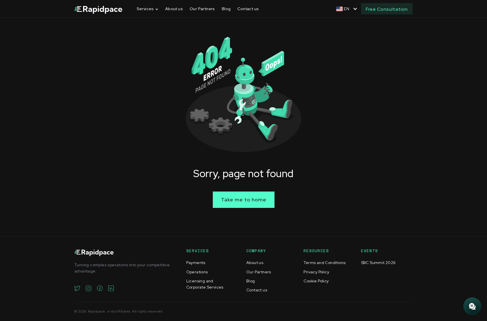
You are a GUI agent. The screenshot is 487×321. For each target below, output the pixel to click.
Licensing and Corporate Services (204, 284)
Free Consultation (387, 9)
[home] (98, 9)
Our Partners (202, 8)
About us (174, 8)
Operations (197, 271)
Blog (226, 8)
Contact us (248, 8)
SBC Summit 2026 (378, 262)
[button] (147, 9)
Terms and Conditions (325, 262)
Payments (195, 262)
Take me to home (243, 199)
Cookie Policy (316, 280)
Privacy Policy (316, 271)
